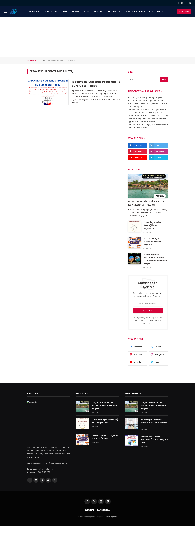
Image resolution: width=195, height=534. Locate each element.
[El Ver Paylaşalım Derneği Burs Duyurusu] (134, 226)
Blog (65, 11)
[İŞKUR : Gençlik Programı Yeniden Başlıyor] (134, 242)
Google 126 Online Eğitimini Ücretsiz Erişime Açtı (154, 439)
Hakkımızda (51, 11)
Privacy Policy (155, 320)
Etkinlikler (113, 11)
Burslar (97, 11)
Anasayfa (34, 11)
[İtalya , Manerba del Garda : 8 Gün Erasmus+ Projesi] (148, 186)
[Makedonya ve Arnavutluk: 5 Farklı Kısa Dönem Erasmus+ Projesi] (134, 258)
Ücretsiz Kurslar (135, 11)
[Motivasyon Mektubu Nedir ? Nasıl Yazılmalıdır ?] (131, 423)
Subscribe (184, 11)
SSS (151, 11)
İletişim (161, 11)
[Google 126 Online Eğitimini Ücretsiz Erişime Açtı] (131, 440)
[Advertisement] (97, 37)
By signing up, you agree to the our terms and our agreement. (148, 320)
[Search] (190, 3)
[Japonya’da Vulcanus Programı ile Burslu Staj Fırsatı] (47, 92)
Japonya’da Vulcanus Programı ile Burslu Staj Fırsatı (96, 84)
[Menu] (5, 12)
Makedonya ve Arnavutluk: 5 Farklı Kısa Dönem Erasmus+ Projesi (155, 259)
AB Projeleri (79, 11)
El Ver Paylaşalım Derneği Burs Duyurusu (152, 225)
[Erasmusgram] (13, 11)
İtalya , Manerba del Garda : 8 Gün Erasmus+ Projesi (146, 203)
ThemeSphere (111, 516)
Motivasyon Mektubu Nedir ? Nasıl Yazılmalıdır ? (154, 422)
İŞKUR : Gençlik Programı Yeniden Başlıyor (152, 241)
